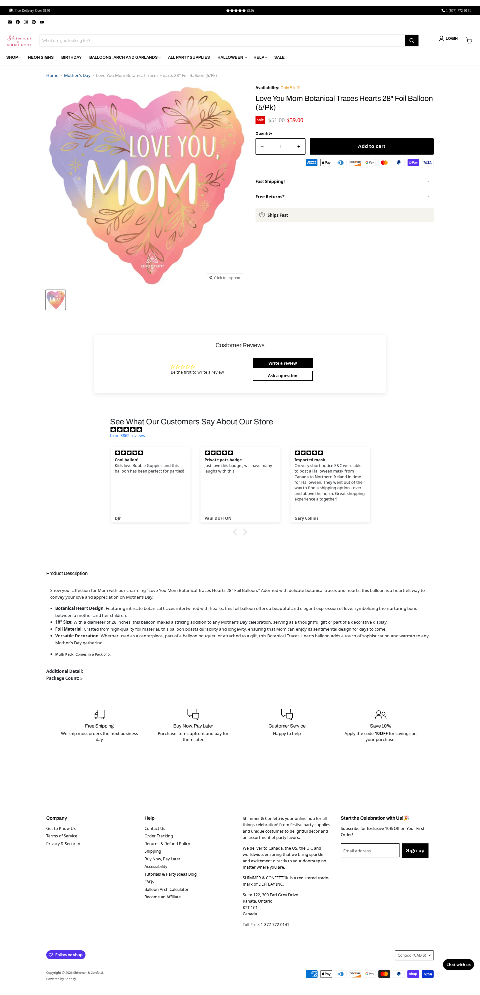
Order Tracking (158, 836)
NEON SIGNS (41, 57)
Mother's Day (77, 75)
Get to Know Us (61, 828)
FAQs (149, 881)
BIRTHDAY (71, 57)
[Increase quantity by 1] (299, 146)
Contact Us (154, 828)
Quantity (264, 133)
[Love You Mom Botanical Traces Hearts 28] (56, 300)
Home (52, 75)
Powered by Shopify (61, 979)
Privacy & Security (63, 843)
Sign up (415, 850)
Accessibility (155, 866)
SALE (279, 57)
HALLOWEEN (231, 57)
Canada (412, 955)
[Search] (411, 40)
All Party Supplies (189, 57)
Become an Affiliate (162, 897)
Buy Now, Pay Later (162, 859)
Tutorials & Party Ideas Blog (170, 874)
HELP (259, 57)
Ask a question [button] (283, 375)
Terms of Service (61, 836)
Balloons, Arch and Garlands (123, 57)
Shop (12, 57)
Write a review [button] (282, 363)
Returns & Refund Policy (167, 843)
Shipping (152, 851)
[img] (242, 430)
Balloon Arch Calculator (166, 889)
